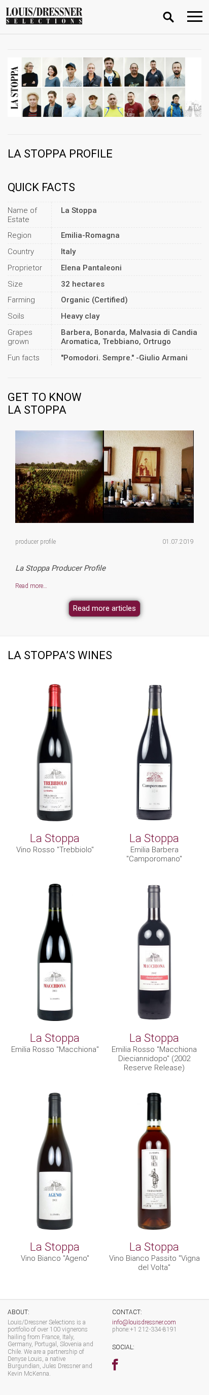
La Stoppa (55, 838)
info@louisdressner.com (144, 1322)
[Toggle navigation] (195, 16)
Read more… (31, 586)
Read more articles (104, 608)
